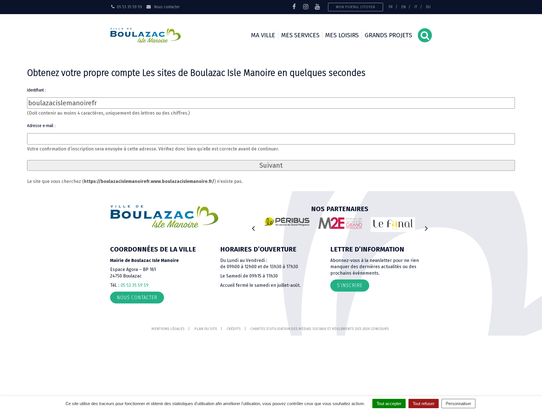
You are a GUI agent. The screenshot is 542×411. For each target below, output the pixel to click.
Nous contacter (166, 6)
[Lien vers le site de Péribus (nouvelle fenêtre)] (287, 221)
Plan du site (205, 329)
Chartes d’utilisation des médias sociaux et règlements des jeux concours (319, 329)
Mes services (300, 35)
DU (428, 6)
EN (403, 6)
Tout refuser (423, 403)
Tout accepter (389, 403)
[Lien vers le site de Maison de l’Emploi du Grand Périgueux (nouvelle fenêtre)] (340, 223)
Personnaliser (458, 403)
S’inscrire (349, 285)
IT (415, 6)
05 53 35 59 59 (134, 285)
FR (391, 6)
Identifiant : (36, 90)
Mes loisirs (342, 35)
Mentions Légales (168, 329)
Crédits (234, 329)
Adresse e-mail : (41, 125)
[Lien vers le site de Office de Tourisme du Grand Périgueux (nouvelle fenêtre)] (393, 224)
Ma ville (263, 35)
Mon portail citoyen (355, 7)
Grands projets (388, 35)
